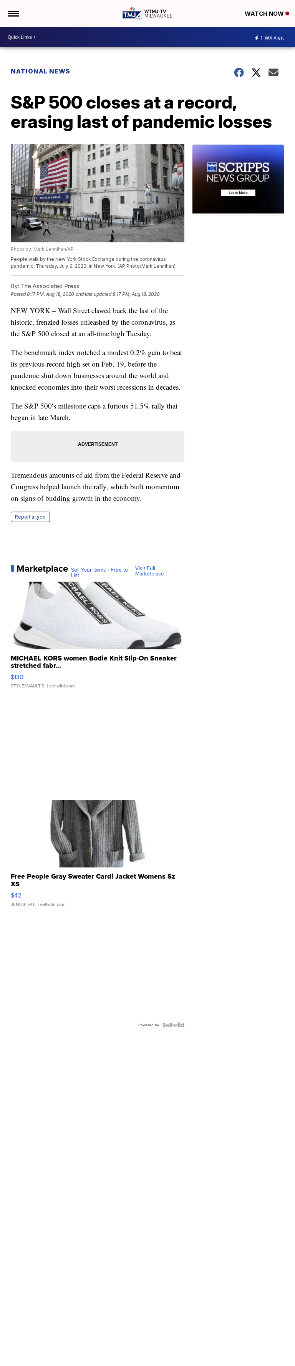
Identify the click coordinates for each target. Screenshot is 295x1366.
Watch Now (265, 13)
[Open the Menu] (13, 13)
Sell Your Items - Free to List (99, 572)
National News (40, 71)
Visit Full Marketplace (149, 570)
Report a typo (30, 517)
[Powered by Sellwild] (173, 1024)
